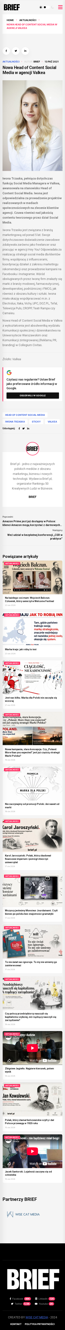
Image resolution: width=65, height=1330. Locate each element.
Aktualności (27, 20)
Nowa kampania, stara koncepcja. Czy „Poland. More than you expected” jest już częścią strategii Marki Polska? (32, 752)
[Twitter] (23, 428)
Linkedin (46, 1298)
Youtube (46, 1303)
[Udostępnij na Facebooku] (6, 51)
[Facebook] (19, 428)
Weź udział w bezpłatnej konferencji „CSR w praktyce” (34, 536)
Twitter (22, 1303)
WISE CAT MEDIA (37, 1317)
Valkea (52, 421)
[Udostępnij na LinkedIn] (25, 51)
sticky (36, 421)
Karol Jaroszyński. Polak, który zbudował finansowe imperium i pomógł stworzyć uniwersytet (28, 858)
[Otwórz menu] (60, 7)
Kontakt (16, 1324)
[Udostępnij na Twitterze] (16, 51)
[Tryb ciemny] (52, 7)
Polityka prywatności (40, 1324)
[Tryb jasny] (40, 7)
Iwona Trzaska (15, 421)
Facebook (21, 1298)
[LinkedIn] (28, 428)
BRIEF (37, 61)
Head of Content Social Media (25, 414)
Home (10, 20)
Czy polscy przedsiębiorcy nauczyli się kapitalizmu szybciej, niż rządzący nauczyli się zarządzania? (30, 1017)
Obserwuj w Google (33, 395)
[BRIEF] (32, 448)
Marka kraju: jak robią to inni (20, 649)
